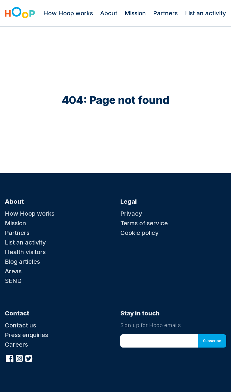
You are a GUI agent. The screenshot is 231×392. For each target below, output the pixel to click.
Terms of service (144, 223)
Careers (16, 344)
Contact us (20, 325)
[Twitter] (29, 357)
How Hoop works (68, 13)
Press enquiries (26, 335)
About (108, 13)
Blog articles (22, 261)
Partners (165, 13)
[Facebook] (9, 357)
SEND (13, 280)
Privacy (131, 213)
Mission (135, 13)
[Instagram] (19, 357)
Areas (13, 271)
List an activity (205, 13)
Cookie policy (139, 232)
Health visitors (25, 252)
